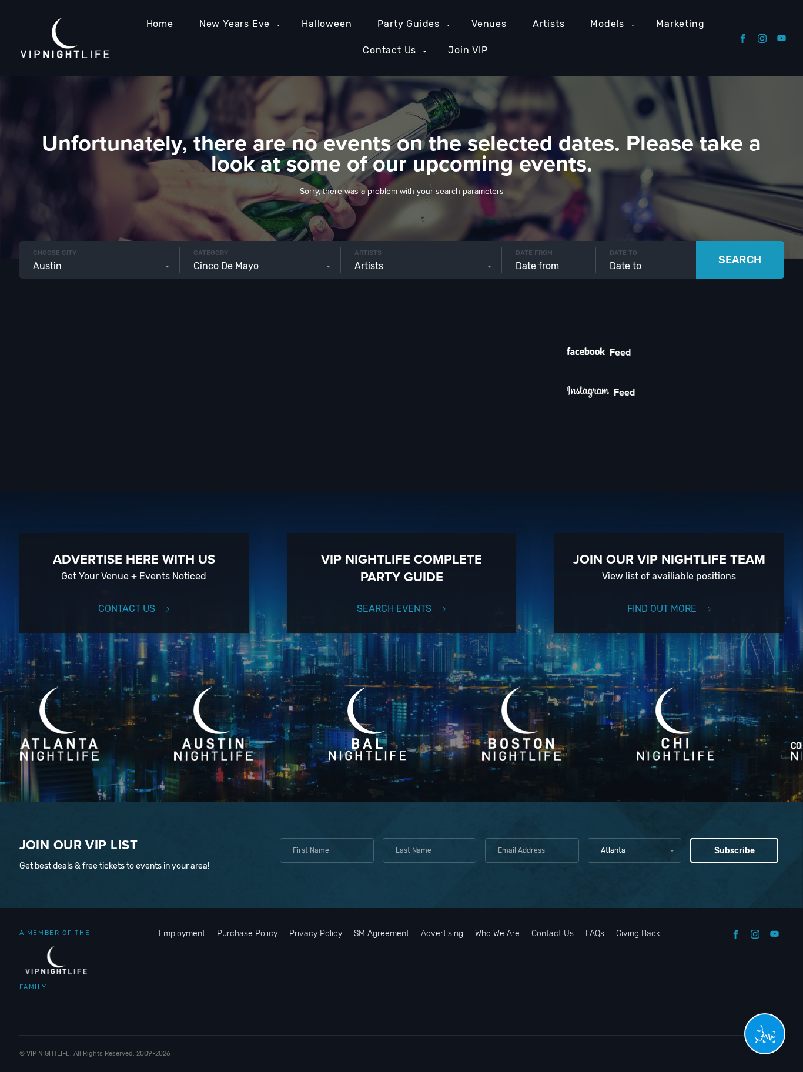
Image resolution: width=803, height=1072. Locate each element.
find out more (662, 608)
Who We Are (497, 934)
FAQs (594, 934)
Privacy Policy (315, 934)
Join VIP (467, 50)
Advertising (442, 934)
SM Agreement (381, 934)
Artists (549, 23)
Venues (489, 23)
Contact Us (389, 50)
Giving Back (638, 934)
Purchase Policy (247, 934)
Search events (394, 608)
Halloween (327, 23)
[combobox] (99, 266)
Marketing (680, 23)
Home (159, 23)
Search (739, 259)
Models (607, 23)
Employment (182, 934)
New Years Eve (234, 23)
